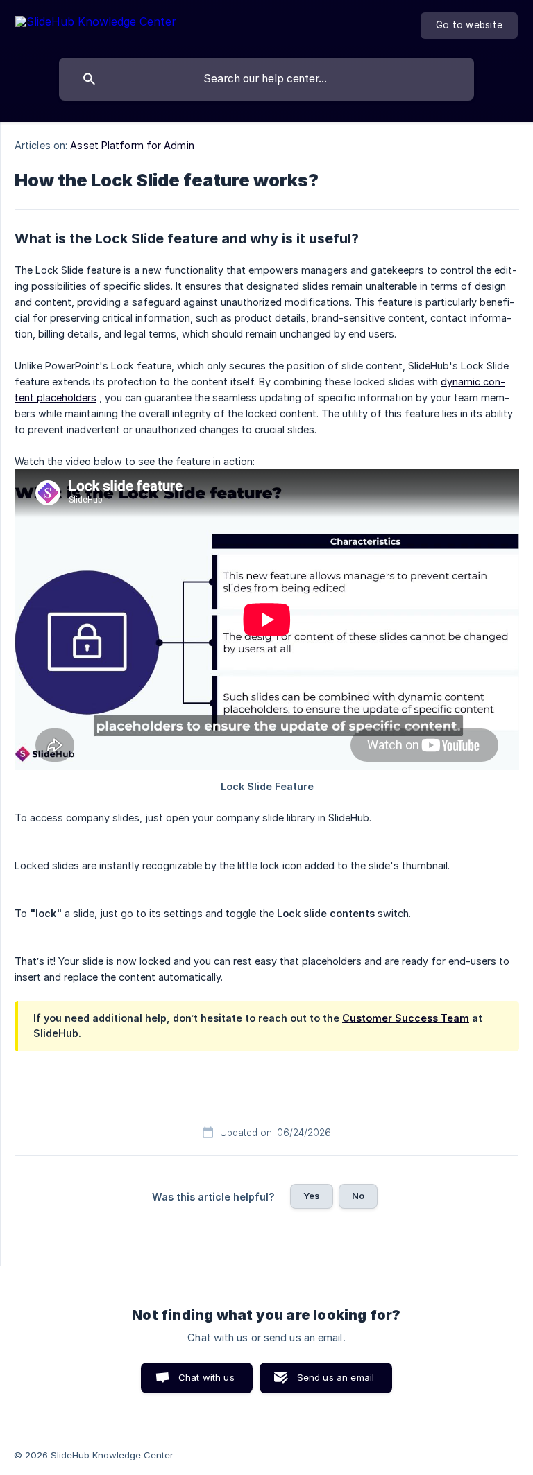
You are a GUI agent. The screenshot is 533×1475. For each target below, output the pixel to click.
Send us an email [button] (335, 1377)
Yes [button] (311, 1195)
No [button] (358, 1195)
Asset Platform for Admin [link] (132, 145)
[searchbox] (266, 79)
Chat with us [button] (206, 1377)
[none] (95, 23)
